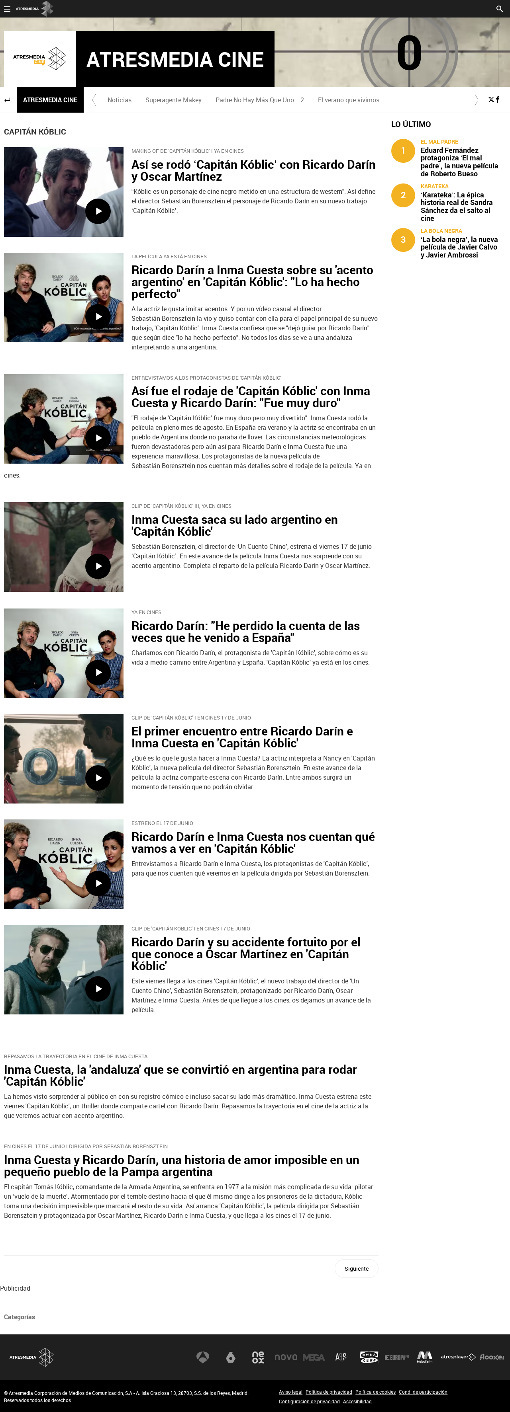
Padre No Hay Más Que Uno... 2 (260, 100)
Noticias (119, 100)
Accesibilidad (357, 1401)
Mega (314, 1357)
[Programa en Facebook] (497, 99)
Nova (286, 1357)
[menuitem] (119, 100)
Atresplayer (459, 1357)
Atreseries (341, 1357)
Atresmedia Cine (50, 100)
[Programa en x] (491, 99)
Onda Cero (369, 1357)
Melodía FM (425, 1357)
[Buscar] (499, 8)
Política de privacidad (329, 1392)
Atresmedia (32, 1357)
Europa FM (397, 1357)
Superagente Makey (173, 100)
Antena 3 (203, 1357)
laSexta (231, 1357)
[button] (7, 100)
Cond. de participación (423, 1392)
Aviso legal (290, 1392)
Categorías (19, 1317)
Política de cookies (375, 1392)
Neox (258, 1357)
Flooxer (492, 1357)
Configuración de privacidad (309, 1401)
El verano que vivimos (348, 100)
